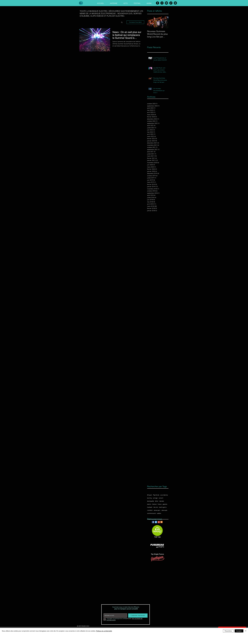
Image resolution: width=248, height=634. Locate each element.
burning (149, 498)
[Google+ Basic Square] (159, 522)
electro (149, 504)
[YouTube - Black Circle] (166, 3)
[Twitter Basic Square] (156, 522)
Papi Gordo (156, 495)
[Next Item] (165, 22)
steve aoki (164, 510)
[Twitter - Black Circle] (170, 3)
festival (154, 504)
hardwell (149, 507)
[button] (122, 22)
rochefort (150, 510)
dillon (156, 501)
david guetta (150, 501)
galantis (165, 504)
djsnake (161, 501)
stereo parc (157, 510)
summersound (151, 513)
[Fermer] (246, 630)
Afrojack (149, 495)
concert (161, 498)
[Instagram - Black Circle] (162, 3)
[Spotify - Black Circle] (175, 3)
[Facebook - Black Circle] (157, 3)
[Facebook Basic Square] (153, 522)
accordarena (164, 495)
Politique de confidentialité (104, 631)
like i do (155, 507)
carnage (155, 498)
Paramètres (228, 631)
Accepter (239, 631)
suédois (159, 513)
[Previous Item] (150, 22)
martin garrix (162, 507)
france (159, 504)
